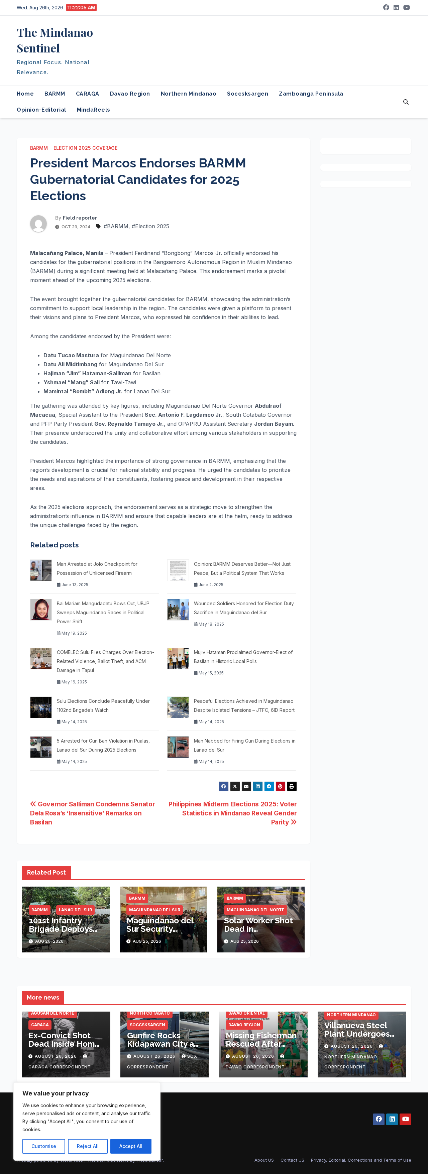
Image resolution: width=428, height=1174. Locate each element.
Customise (43, 1146)
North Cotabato (150, 1013)
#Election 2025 (150, 226)
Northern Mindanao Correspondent (350, 1061)
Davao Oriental (246, 1013)
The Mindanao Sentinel (55, 39)
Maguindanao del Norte (256, 909)
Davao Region (130, 94)
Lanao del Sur (75, 909)
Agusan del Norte (52, 1013)
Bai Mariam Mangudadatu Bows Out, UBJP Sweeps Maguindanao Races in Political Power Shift (103, 612)
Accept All (130, 1146)
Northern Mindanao (189, 94)
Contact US (292, 1160)
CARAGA (87, 94)
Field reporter (80, 218)
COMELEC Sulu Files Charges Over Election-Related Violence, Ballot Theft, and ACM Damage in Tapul (105, 661)
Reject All (88, 1146)
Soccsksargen (247, 94)
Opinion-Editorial (41, 110)
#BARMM (116, 226)
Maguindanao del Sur (154, 909)
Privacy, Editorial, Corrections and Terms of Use (361, 1160)
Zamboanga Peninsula (311, 94)
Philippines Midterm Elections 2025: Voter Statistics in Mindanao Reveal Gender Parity (233, 813)
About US (264, 1160)
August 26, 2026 (56, 1056)
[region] (86, 1121)
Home (25, 94)
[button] (406, 102)
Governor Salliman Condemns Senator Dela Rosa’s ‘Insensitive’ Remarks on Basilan (92, 813)
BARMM (54, 94)
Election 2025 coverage (85, 148)
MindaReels (93, 110)
